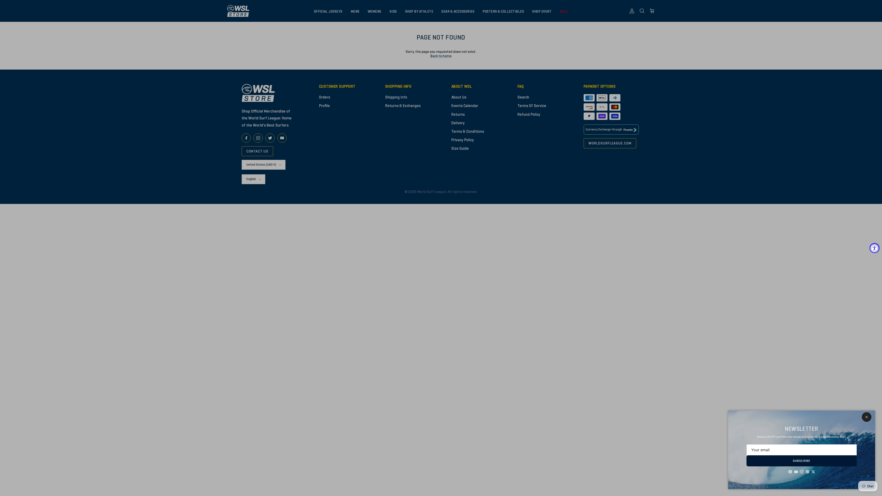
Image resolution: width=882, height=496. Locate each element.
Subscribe (801, 461)
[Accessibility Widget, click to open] (874, 248)
